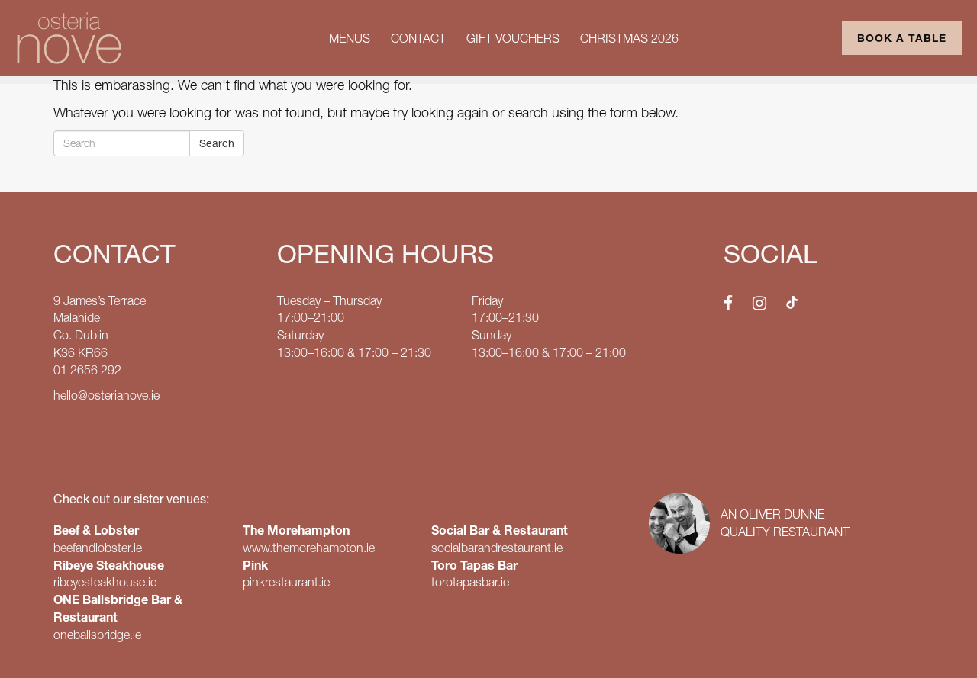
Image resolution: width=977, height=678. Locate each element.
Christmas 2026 (629, 38)
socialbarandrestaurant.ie (497, 547)
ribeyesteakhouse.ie (104, 582)
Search (216, 143)
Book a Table (901, 38)
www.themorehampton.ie (309, 547)
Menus (349, 38)
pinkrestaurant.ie (286, 582)
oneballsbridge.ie (97, 634)
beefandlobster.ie (97, 547)
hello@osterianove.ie (106, 395)
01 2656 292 (87, 370)
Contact (418, 38)
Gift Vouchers (512, 38)
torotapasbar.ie (470, 582)
